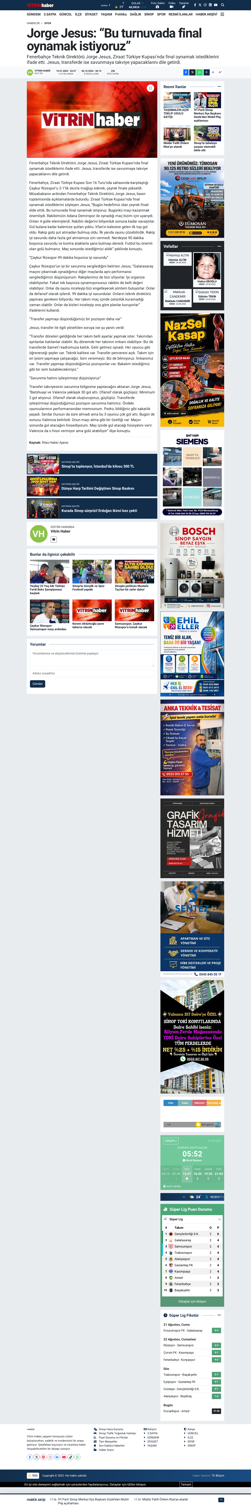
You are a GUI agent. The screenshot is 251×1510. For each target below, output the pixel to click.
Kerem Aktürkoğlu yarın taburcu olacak (88, 625)
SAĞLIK (135, 14)
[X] (37, 1457)
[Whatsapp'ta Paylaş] (199, 72)
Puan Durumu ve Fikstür (113, 1437)
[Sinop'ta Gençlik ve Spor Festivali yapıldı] (92, 571)
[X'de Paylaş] (192, 72)
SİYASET (91, 14)
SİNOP (149, 14)
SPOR (161, 14)
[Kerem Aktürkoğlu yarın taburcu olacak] (92, 610)
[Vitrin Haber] (39, 533)
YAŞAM (106, 14)
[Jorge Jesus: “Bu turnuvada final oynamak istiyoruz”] (92, 119)
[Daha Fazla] (207, 72)
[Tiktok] (71, 1457)
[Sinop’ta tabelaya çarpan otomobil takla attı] (207, 133)
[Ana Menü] (222, 14)
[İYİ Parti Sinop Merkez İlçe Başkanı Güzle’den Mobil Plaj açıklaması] (207, 100)
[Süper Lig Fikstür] (219, 1315)
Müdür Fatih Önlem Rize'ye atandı (176, 144)
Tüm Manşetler (108, 1441)
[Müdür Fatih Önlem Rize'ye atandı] (177, 133)
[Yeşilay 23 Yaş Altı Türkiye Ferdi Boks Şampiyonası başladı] (49, 571)
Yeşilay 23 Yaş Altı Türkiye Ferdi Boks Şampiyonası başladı (47, 589)
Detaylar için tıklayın (192, 1301)
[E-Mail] (54, 540)
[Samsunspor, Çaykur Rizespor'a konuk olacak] (134, 610)
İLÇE (78, 14)
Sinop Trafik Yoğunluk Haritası (117, 1433)
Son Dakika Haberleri (112, 1445)
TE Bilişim (218, 1475)
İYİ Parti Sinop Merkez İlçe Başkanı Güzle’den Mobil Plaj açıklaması (207, 115)
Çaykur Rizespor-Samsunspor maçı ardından (48, 627)
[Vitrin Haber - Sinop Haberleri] (40, 5)
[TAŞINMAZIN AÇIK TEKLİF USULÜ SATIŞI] (177, 100)
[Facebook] (30, 1457)
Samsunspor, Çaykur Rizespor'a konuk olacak (131, 625)
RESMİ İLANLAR (181, 14)
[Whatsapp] (77, 1457)
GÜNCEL (65, 14)
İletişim (152, 1429)
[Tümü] (219, 86)
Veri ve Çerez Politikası (163, 1484)
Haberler (33, 23)
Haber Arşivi (106, 1450)
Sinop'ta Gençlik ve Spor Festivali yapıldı (88, 587)
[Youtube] (64, 1457)
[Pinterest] (43, 1457)
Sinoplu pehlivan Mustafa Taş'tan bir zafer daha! (131, 587)
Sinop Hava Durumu (111, 1429)
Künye (191, 1429)
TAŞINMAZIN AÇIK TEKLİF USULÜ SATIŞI (176, 113)
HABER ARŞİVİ (206, 14)
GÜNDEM (34, 14)
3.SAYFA (50, 14)
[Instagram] (50, 1457)
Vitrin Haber (60, 531)
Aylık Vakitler (173, 1186)
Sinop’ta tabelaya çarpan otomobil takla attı (205, 146)
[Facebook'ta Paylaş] (186, 72)
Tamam (186, 1484)
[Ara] (222, 5)
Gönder (38, 684)
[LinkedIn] (57, 1457)
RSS (34, 1475)
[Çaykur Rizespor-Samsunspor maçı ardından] (49, 611)
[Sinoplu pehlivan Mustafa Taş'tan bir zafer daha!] (134, 571)
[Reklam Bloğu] (192, 198)
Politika (121, 14)
